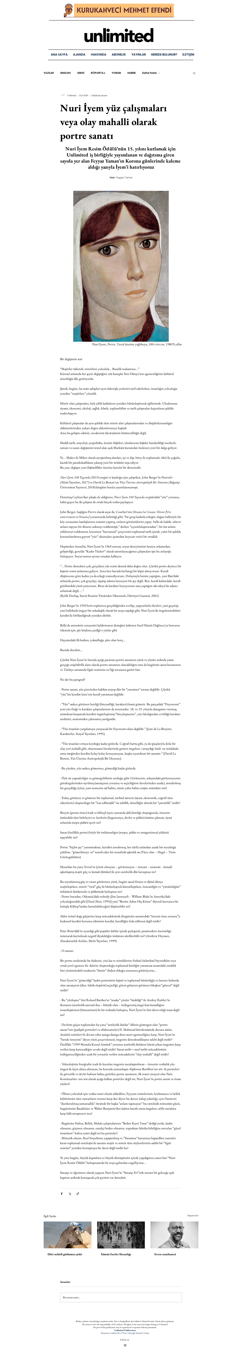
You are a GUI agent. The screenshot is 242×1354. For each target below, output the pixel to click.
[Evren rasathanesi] (174, 1235)
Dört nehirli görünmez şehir (65, 1254)
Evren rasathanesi (165, 1254)
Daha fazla (149, 72)
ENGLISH (65, 72)
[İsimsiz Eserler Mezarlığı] (121, 1235)
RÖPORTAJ (98, 72)
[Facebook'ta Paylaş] (61, 1193)
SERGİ (80, 72)
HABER (131, 72)
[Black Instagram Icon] (125, 1345)
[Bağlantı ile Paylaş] (77, 1193)
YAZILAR (49, 72)
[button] (138, 54)
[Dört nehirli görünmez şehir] (68, 1235)
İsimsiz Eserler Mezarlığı (116, 1254)
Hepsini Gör (193, 1215)
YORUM (116, 72)
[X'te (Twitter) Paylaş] (69, 1193)
